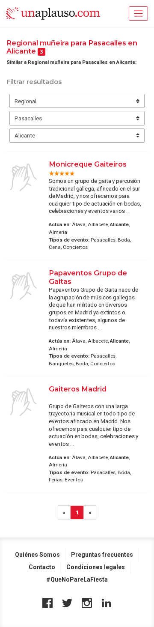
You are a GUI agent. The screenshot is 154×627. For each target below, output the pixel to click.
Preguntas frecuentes (102, 554)
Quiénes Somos (37, 554)
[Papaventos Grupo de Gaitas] (23, 286)
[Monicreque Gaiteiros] (23, 177)
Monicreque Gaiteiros (88, 164)
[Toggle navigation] (138, 13)
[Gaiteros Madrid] (23, 402)
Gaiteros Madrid (78, 389)
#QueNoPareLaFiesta (77, 579)
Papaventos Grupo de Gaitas (88, 277)
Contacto (42, 567)
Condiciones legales (95, 567)
